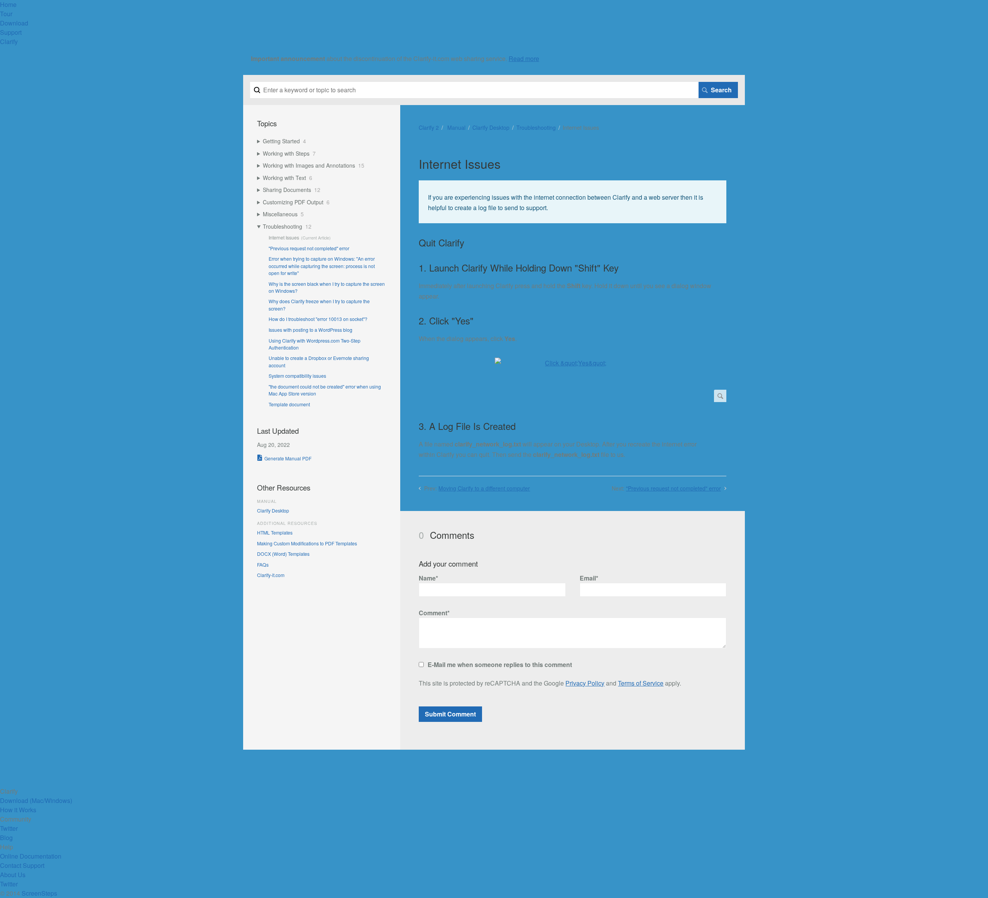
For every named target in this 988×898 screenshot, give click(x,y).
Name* (428, 578)
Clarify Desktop (490, 127)
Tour (6, 13)
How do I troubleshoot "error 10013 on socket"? (318, 319)
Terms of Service (640, 683)
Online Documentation (30, 856)
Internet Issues (284, 237)
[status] (572, 201)
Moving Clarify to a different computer (484, 488)
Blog (6, 837)
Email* (589, 578)
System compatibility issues (297, 375)
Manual (455, 127)
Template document (289, 404)
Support (11, 32)
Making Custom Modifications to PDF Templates (307, 543)
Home (8, 4)
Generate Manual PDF (287, 458)
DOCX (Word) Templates (283, 553)
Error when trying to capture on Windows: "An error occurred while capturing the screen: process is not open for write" (322, 265)
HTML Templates (275, 532)
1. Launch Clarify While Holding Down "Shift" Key (519, 267)
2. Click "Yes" (446, 320)
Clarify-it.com (270, 575)
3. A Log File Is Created (467, 426)
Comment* (434, 612)
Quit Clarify (441, 242)
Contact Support (22, 865)
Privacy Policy (584, 683)
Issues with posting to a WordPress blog (310, 329)
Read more (524, 58)
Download (14, 23)
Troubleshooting (536, 127)
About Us (12, 874)
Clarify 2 (429, 127)
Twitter (9, 828)
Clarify (9, 41)
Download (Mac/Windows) (36, 800)
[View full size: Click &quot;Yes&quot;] (572, 380)
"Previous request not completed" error (673, 488)
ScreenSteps (39, 893)
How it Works (18, 809)
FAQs (263, 564)
